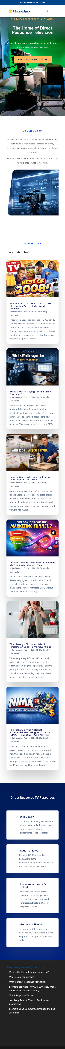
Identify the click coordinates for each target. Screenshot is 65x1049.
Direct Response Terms (21, 995)
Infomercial (17, 397)
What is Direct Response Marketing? (27, 981)
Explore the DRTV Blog (32, 59)
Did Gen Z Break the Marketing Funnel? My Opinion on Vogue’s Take (32, 563)
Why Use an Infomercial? (21, 976)
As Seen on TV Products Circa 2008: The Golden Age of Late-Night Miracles (30, 306)
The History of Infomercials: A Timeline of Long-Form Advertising (30, 645)
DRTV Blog (42, 311)
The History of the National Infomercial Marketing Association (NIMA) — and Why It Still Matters (29, 732)
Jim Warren (17, 311)
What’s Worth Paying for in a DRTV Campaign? (30, 392)
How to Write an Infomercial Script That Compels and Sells (30, 478)
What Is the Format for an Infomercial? (29, 972)
